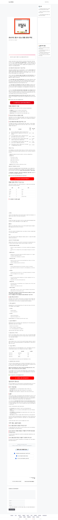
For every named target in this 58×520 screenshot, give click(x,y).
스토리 (15, 515)
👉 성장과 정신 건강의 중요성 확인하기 (22, 102)
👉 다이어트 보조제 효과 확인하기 (22, 178)
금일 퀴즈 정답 (42, 45)
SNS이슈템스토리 (45, 515)
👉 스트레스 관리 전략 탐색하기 (22, 378)
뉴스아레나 (11, 2)
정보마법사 (12, 515)
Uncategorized (33, 477)
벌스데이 (28, 515)
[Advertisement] (22, 10)
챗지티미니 (19, 515)
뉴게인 (31, 515)
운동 (34, 478)
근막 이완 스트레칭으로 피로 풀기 (16, 481)
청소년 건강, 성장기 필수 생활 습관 (29, 481)
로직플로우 (24, 515)
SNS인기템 (39, 515)
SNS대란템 (35, 515)
